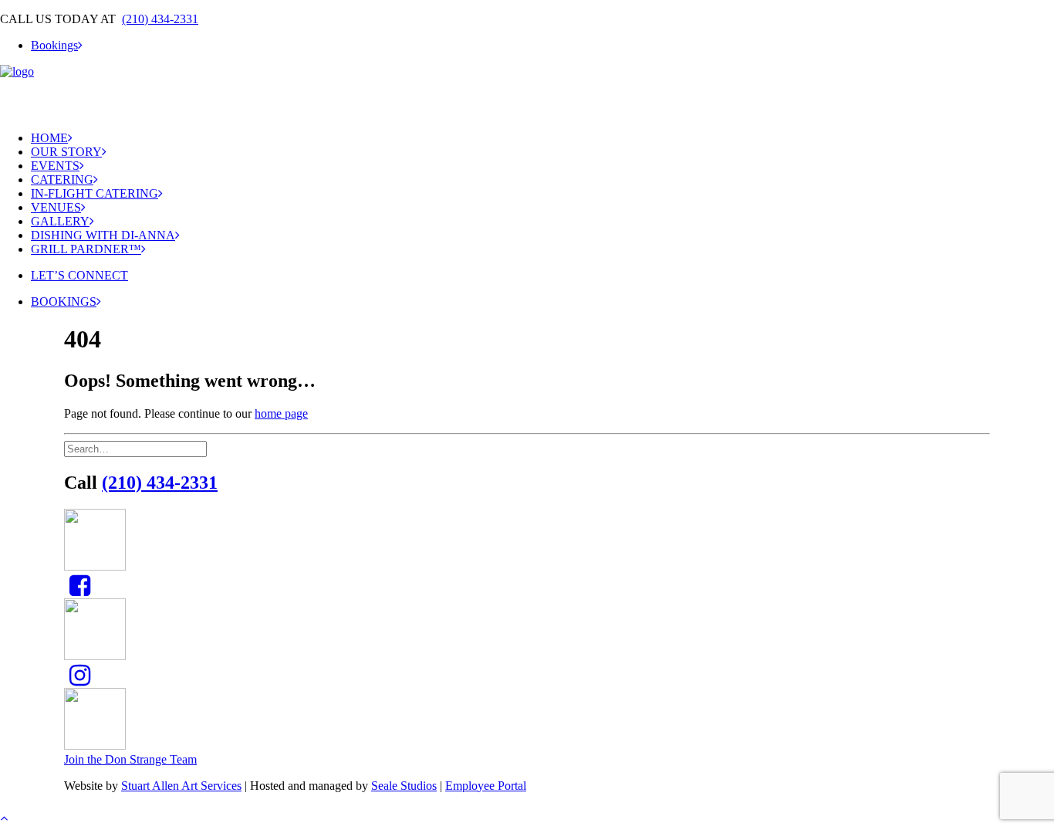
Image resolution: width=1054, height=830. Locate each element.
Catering (62, 179)
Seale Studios (404, 785)
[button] (80, 590)
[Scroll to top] (12, 815)
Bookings (54, 45)
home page (281, 413)
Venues (56, 207)
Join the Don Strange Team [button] (130, 759)
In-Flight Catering (94, 193)
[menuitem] (542, 46)
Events (55, 165)
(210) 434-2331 (160, 18)
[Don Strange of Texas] (527, 92)
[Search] (137, 448)
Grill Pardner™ (86, 249)
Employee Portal (485, 785)
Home (49, 137)
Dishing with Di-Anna (103, 235)
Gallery (60, 221)
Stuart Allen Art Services (181, 785)
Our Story (66, 151)
